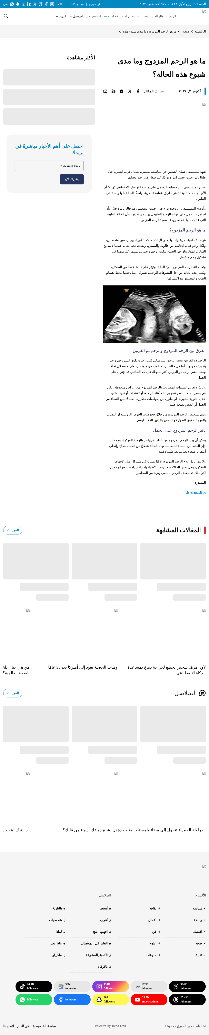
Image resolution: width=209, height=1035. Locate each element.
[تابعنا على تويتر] (35, 4)
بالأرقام (104, 967)
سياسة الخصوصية (44, 1026)
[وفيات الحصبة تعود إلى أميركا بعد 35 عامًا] (74, 634)
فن (154, 931)
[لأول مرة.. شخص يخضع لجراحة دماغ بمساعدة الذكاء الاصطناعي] (162, 634)
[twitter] (130, 91)
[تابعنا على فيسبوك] (46, 4)
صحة (106, 16)
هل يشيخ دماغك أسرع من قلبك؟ (90, 830)
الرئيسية (171, 16)
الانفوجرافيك (93, 16)
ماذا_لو (58, 955)
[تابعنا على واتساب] (12, 4)
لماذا (60, 932)
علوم (153, 943)
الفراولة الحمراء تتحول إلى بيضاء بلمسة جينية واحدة (162, 830)
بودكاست (74, 4)
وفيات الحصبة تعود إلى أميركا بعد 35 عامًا (83, 667)
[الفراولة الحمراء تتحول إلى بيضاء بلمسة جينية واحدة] (162, 797)
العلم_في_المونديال (96, 944)
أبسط (105, 909)
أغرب (105, 920)
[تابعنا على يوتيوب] (23, 4)
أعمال (152, 920)
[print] (138, 91)
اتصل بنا (8, 1026)
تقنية (199, 955)
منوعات (151, 955)
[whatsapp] (122, 91)
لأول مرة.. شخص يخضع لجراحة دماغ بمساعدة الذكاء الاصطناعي (167, 670)
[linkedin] (113, 91)
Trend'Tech (118, 1026)
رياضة (125, 16)
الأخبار (145, 16)
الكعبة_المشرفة (98, 955)
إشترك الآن (72, 179)
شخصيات (57, 920)
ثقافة (152, 908)
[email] (105, 91)
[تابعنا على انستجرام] (52, 4)
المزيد (15, 530)
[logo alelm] (194, 16)
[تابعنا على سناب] (18, 4)
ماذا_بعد (58, 944)
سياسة (135, 16)
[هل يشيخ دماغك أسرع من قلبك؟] (74, 797)
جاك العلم (158, 16)
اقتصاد (115, 16)
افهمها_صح (102, 932)
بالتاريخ (58, 909)
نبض (5, 4)
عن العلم (23, 1026)
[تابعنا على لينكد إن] (29, 4)
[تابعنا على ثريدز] (41, 4)
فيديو (92, 4)
